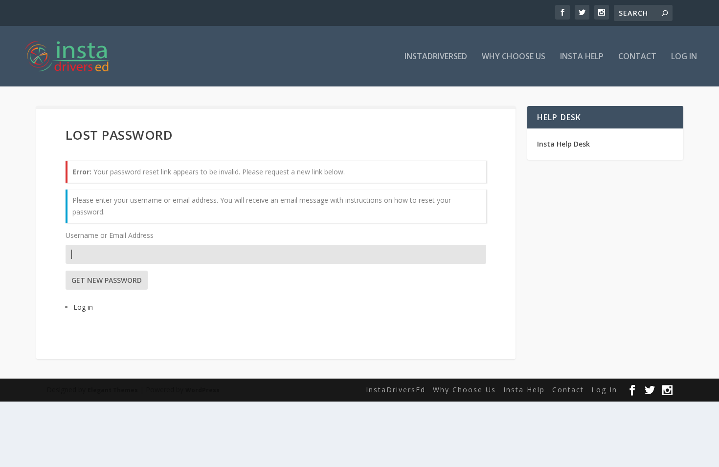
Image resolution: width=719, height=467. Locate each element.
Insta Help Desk (563, 144)
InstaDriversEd (435, 57)
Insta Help (582, 57)
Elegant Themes (113, 390)
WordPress (202, 390)
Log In (684, 57)
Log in (83, 307)
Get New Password (106, 280)
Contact (637, 57)
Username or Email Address (110, 235)
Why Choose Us (513, 57)
